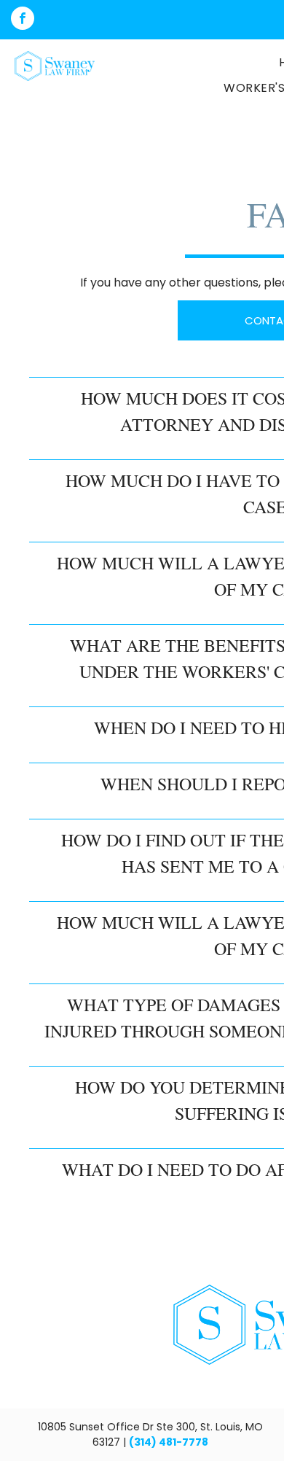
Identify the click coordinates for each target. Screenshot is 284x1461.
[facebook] (22, 20)
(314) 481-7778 (168, 1442)
